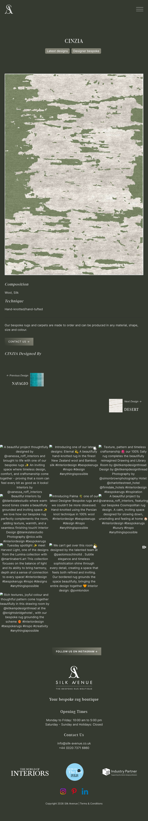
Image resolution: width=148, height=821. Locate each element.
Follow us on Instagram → (77, 651)
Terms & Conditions (91, 803)
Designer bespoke (86, 51)
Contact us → (19, 341)
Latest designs (57, 51)
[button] (139, 9)
